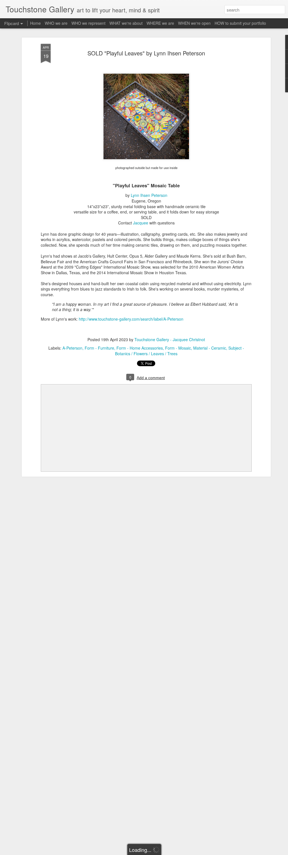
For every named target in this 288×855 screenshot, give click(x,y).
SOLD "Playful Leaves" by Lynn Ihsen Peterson (146, 53)
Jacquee (140, 223)
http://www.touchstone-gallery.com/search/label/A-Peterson (131, 319)
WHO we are (56, 23)
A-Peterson (72, 348)
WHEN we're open (194, 23)
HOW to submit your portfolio (240, 23)
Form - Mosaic (178, 348)
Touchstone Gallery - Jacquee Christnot (169, 339)
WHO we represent (88, 23)
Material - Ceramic (209, 348)
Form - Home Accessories (139, 348)
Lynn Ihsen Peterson (149, 195)
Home (35, 23)
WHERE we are (160, 23)
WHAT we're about (126, 23)
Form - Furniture (99, 348)
